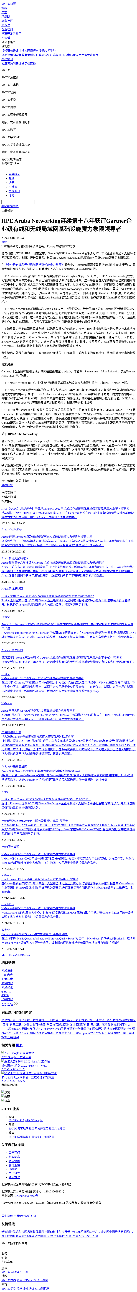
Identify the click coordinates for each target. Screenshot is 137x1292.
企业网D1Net (62, 1236)
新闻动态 (14, 1156)
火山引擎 (92, 1236)
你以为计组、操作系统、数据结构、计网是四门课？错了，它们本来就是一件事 (51, 1020)
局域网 (18, 650)
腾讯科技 (18, 1231)
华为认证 (44, 55)
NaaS (12, 529)
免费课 (5, 25)
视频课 (5, 50)
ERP (11, 904)
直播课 (40, 50)
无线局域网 (21, 558)
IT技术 (66, 55)
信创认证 (33, 55)
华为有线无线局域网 (14, 766)
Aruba (5, 529)
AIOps (18, 529)
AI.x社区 (59, 1128)
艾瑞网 (85, 1231)
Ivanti (4, 846)
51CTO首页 (8, 3)
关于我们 (14, 1152)
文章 (4, 63)
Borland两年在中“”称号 (34, 934)
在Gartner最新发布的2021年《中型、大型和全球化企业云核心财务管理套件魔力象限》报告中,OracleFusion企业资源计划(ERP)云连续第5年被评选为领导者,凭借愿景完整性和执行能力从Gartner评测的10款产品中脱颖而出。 (67, 887)
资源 (10, 63)
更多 (19, 1045)
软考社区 (7, 20)
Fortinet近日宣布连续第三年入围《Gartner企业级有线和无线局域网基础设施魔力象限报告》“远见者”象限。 (68, 661)
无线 (11, 650)
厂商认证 (56, 55)
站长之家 (95, 1231)
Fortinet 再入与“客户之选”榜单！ (46, 799)
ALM (19, 955)
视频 (11, 178)
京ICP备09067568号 (26, 1195)
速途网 (105, 1231)
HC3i (30, 1120)
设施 (18, 732)
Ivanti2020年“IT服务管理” (34, 820)
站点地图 (14, 1161)
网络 (4, 485)
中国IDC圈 (47, 1236)
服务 (11, 846)
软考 (24, 55)
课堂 (21, 63)
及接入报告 (46, 536)
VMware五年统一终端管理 (38, 854)
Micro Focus (8, 955)
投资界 (74, 1236)
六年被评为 (52, 562)
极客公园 (18, 1236)
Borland (26, 955)
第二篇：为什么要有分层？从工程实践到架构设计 (43, 1024)
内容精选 (14, 174)
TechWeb (75, 1231)
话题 (11, 182)
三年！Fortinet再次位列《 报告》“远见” (62, 657)
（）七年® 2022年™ (65, 508)
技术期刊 (14, 191)
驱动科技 (53, 1231)
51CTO (13, 1120)
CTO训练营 (47, 1137)
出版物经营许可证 (25, 1216)
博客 (4, 8)
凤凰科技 (41, 1231)
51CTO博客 (16, 1128)
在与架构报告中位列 (40, 771)
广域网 (5, 732)
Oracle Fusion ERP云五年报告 (39, 879)
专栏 (27, 63)
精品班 (5, 16)
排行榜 (23, 50)
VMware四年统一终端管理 (38, 908)
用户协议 (14, 1172)
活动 (11, 195)
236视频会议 (32, 1236)
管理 (16, 846)
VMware (6, 703)
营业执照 (7, 1216)
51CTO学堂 (16, 1137)
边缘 (13, 732)
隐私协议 (14, 1177)
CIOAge (22, 1120)
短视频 (31, 50)
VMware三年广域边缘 (42, 678)
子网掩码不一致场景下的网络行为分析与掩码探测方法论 (96, 1028)
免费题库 (92, 55)
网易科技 (30, 1231)
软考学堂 (50, 50)
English (13, 1168)
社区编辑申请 (10, 206)
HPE (10, 485)
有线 (11, 558)
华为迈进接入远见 (37, 736)
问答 (16, 63)
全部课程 (7, 55)
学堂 (4, 12)
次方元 (82, 1236)
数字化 (5, 929)
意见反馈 (14, 1165)
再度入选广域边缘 (38, 710)
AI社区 (13, 186)
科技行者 (64, 1231)
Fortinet (5, 616)
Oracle (5, 904)
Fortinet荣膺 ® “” (47, 596)
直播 (33, 63)
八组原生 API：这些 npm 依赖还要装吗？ (81, 1033)
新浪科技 (7, 1231)
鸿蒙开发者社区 (11, 33)
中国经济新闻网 (119, 1231)
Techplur (38, 1120)
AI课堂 (5, 37)
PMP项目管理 (78, 55)
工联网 (8, 1236)
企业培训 (7, 29)
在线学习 (7, 59)
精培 (26, 1137)
